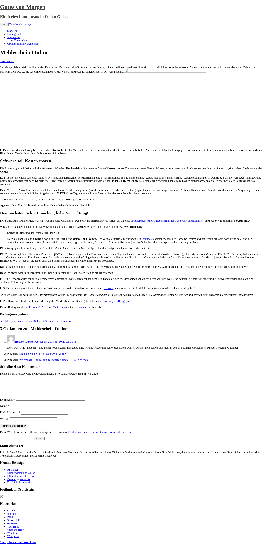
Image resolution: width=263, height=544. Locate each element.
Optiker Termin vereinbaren (22, 43)
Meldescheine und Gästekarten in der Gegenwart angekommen (167, 220)
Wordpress (13, 536)
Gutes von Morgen (22, 7)
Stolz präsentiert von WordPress (18, 542)
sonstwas (12, 523)
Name (4, 405)
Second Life (14, 520)
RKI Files (12, 469)
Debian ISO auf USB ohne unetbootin (47, 321)
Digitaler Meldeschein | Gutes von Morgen (43, 353)
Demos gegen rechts (18, 479)
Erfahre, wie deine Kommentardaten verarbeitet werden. (100, 432)
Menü (4, 24)
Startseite (12, 30)
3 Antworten (7, 61)
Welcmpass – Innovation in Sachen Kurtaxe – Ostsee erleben (53, 359)
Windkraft (12, 533)
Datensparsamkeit (12, 321)
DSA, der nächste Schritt (21, 476)
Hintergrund (14, 34)
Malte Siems (60, 307)
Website (4, 419)
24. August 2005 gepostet (118, 301)
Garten (11, 510)
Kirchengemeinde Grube (21, 472)
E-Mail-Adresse (10, 412)
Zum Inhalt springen (20, 24)
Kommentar (8, 399)
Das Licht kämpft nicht (20, 482)
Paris (10, 516)
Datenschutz (21, 40)
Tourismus (80, 307)
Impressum (13, 37)
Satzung (146, 238)
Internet (11, 513)
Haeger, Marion (24, 341)
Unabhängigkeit (16, 529)
